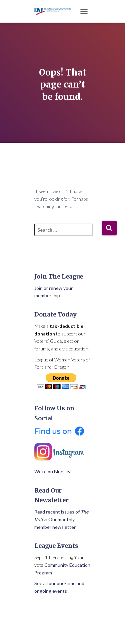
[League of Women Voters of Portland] (55, 11)
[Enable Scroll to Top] (111, 614)
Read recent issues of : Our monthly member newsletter (61, 519)
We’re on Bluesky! (53, 471)
